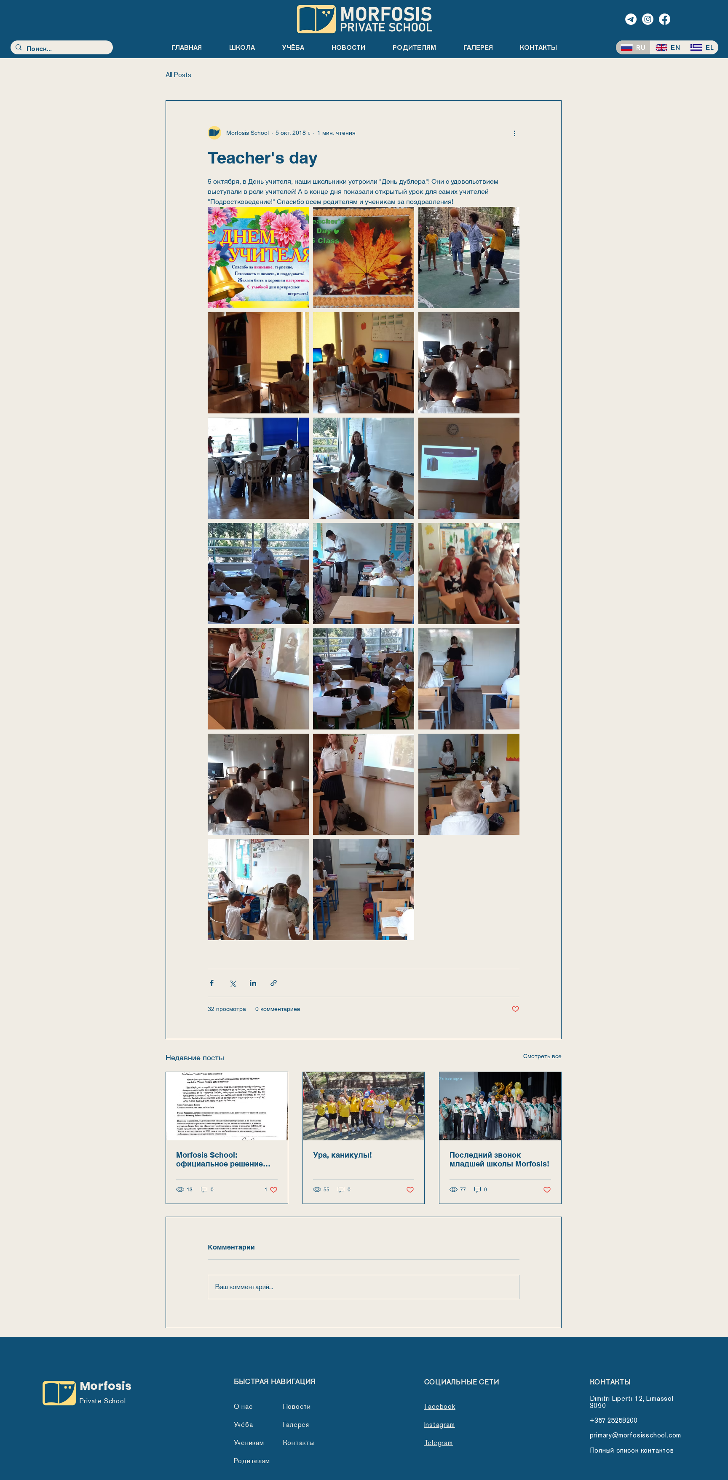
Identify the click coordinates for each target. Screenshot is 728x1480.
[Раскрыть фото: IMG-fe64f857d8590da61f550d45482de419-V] (258, 784)
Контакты (298, 1442)
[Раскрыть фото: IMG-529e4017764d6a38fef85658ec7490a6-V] (363, 257)
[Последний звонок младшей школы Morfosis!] (500, 1106)
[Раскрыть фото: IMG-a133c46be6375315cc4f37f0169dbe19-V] (468, 784)
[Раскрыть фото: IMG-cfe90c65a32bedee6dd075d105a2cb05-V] (363, 678)
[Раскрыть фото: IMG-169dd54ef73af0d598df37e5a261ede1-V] (258, 889)
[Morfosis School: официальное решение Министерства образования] (227, 1106)
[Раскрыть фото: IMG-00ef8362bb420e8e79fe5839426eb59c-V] (363, 362)
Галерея (296, 1424)
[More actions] (514, 133)
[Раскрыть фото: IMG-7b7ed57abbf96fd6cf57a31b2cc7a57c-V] (363, 468)
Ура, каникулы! (342, 1154)
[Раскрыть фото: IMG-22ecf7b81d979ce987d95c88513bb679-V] (468, 362)
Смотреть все (542, 1056)
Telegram (438, 1442)
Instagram (439, 1424)
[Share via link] (274, 983)
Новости (297, 1406)
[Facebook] (664, 19)
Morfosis (105, 1386)
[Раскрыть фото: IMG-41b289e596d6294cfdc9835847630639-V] (468, 468)
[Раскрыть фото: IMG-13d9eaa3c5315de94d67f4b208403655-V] (258, 468)
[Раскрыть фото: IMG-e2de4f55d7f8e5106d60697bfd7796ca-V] (468, 678)
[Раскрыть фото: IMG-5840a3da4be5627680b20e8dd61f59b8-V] (258, 257)
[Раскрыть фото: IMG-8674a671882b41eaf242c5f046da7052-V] (258, 573)
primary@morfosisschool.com (636, 1435)
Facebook (439, 1406)
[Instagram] (647, 19)
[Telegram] (631, 19)
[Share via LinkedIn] (253, 983)
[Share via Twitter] (232, 983)
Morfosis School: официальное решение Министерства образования (219, 1159)
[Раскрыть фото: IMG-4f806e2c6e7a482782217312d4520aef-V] (363, 889)
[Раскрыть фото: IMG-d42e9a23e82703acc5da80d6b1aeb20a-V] (258, 678)
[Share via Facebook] (212, 983)
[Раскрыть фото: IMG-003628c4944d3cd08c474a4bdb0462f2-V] (468, 257)
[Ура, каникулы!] (364, 1106)
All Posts (178, 74)
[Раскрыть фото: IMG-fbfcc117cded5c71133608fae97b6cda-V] (468, 573)
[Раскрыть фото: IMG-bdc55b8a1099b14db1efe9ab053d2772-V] (363, 573)
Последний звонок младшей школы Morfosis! (499, 1159)
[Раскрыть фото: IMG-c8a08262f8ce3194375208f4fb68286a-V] (363, 784)
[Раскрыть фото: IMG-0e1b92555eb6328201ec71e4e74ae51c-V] (258, 362)
